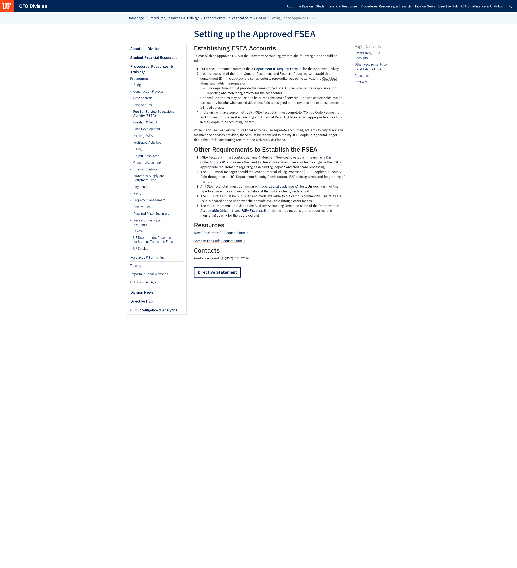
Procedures (139, 79)
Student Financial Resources (336, 6)
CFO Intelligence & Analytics (482, 6)
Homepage (136, 18)
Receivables (142, 207)
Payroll (138, 193)
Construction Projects (148, 91)
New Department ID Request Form (219, 233)
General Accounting (147, 163)
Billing (137, 149)
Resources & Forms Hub (147, 257)
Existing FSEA (143, 136)
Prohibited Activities (147, 142)
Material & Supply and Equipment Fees (149, 178)
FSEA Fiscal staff (253, 211)
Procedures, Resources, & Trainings (386, 6)
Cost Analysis (142, 98)
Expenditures (142, 105)
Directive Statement (217, 272)
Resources (362, 76)
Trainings (136, 266)
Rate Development (146, 129)
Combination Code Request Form (218, 241)
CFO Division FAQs (143, 282)
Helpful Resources (146, 156)
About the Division (300, 6)
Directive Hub (448, 6)
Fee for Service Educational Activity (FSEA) (235, 18)
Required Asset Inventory (151, 214)
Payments (140, 187)
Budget (138, 85)
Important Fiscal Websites (149, 274)
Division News (425, 6)
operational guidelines (278, 186)
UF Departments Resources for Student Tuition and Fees (153, 240)
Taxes (137, 231)
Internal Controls (145, 169)
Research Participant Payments (148, 222)
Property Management (149, 200)
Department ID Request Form (276, 69)
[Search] (510, 6)
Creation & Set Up (146, 122)
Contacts (361, 82)
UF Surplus (140, 248)
